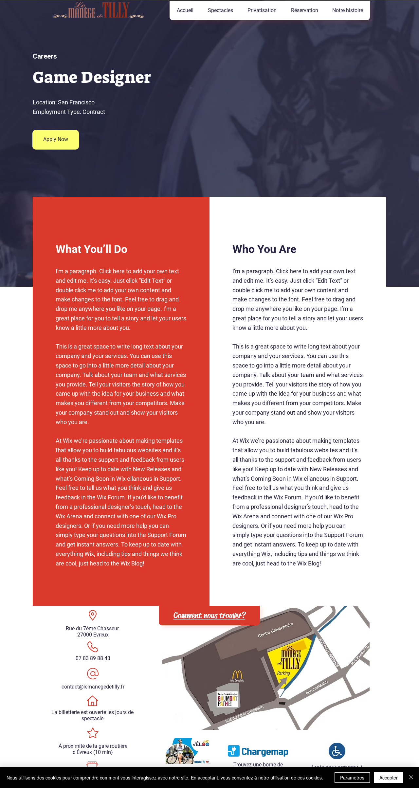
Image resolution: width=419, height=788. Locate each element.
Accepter (388, 777)
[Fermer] (411, 777)
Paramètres (352, 777)
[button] (220, 10)
